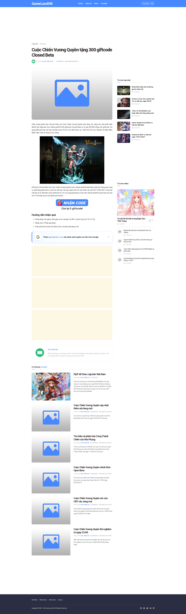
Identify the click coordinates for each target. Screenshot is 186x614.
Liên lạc (60, 600)
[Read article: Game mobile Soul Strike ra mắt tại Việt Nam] (123, 126)
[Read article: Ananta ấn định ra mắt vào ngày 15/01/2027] (123, 138)
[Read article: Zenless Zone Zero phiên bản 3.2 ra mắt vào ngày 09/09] (123, 102)
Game (80, 3)
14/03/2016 (94, 377)
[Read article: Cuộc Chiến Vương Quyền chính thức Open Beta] (51, 479)
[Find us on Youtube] (147, 608)
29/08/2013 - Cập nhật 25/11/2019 (101, 504)
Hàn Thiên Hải (48, 61)
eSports (88, 3)
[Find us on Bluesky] (150, 608)
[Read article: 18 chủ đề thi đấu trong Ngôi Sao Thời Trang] (135, 202)
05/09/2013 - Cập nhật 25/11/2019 (101, 473)
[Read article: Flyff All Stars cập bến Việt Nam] (51, 386)
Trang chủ (35, 44)
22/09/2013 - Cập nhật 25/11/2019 (101, 411)
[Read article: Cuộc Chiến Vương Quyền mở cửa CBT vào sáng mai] (51, 510)
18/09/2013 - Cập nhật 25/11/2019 (101, 443)
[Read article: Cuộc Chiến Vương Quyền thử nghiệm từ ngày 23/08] (51, 541)
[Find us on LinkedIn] (153, 608)
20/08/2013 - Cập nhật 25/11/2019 (101, 535)
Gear (96, 3)
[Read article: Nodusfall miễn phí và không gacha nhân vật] (123, 90)
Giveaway (43, 44)
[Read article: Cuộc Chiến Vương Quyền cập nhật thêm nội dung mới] (51, 417)
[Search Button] (152, 3)
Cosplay (104, 3)
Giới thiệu (34, 600)
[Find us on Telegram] (144, 608)
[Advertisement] (93, 25)
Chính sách (52, 600)
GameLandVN (42, 3)
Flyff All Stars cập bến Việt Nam (90, 374)
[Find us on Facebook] (141, 608)
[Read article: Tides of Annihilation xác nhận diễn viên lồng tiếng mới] (123, 114)
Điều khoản (43, 600)
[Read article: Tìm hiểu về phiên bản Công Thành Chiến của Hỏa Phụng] (51, 448)
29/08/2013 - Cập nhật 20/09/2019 (67, 61)
